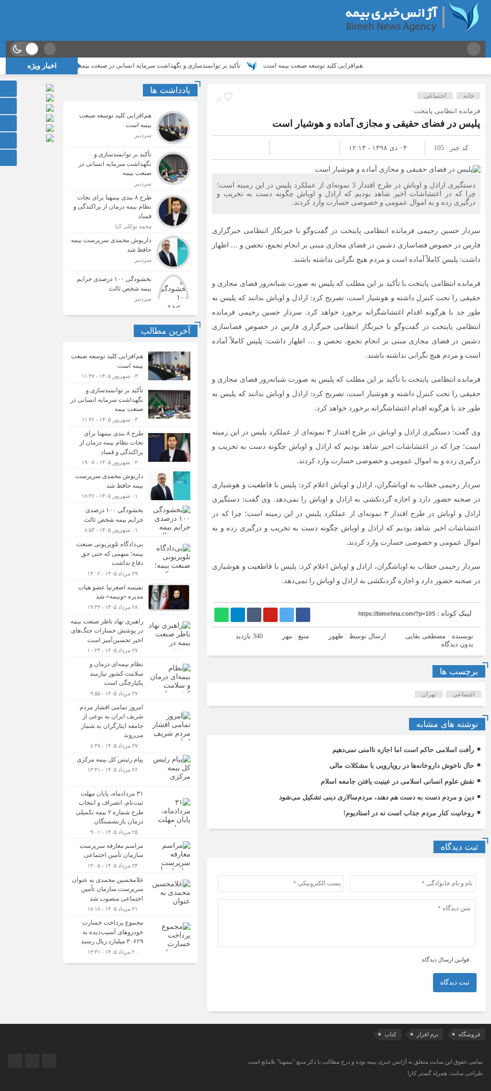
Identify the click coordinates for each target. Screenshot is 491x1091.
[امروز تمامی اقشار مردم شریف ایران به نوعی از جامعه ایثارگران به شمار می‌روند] (130, 726)
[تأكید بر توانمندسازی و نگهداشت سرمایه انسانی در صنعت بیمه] (130, 168)
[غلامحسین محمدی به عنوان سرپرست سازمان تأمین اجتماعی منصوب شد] (130, 894)
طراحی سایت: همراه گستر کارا (445, 1073)
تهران (428, 694)
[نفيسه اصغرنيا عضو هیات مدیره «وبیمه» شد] (130, 597)
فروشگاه (469, 1034)
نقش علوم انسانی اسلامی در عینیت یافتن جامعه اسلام (397, 781)
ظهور (335, 636)
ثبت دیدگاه (454, 982)
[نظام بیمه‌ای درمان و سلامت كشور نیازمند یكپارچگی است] (130, 678)
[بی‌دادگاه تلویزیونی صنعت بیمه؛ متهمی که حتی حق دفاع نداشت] (130, 558)
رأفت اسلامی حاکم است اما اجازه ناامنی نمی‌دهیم (403, 749)
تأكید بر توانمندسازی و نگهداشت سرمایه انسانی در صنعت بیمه (184, 65)
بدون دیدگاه (457, 644)
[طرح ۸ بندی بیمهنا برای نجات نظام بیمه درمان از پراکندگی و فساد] (130, 211)
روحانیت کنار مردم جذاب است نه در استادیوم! (408, 813)
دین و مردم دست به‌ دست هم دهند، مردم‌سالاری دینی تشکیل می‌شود (376, 797)
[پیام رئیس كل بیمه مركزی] (130, 769)
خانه (468, 95)
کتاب (391, 1034)
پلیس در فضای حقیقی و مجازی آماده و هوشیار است (376, 123)
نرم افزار (427, 1034)
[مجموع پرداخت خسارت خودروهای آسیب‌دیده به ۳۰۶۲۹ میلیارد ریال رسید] (130, 935)
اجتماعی (435, 95)
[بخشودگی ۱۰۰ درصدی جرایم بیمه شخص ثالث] (130, 290)
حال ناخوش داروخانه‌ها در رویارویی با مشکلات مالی (401, 765)
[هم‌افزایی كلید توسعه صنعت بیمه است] (130, 127)
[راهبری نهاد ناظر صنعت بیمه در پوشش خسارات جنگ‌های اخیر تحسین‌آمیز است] (130, 635)
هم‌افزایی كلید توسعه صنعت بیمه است (337, 65)
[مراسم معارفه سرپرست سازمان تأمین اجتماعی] (130, 855)
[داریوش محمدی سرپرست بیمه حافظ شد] (130, 252)
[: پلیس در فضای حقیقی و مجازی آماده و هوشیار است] (230, 147)
